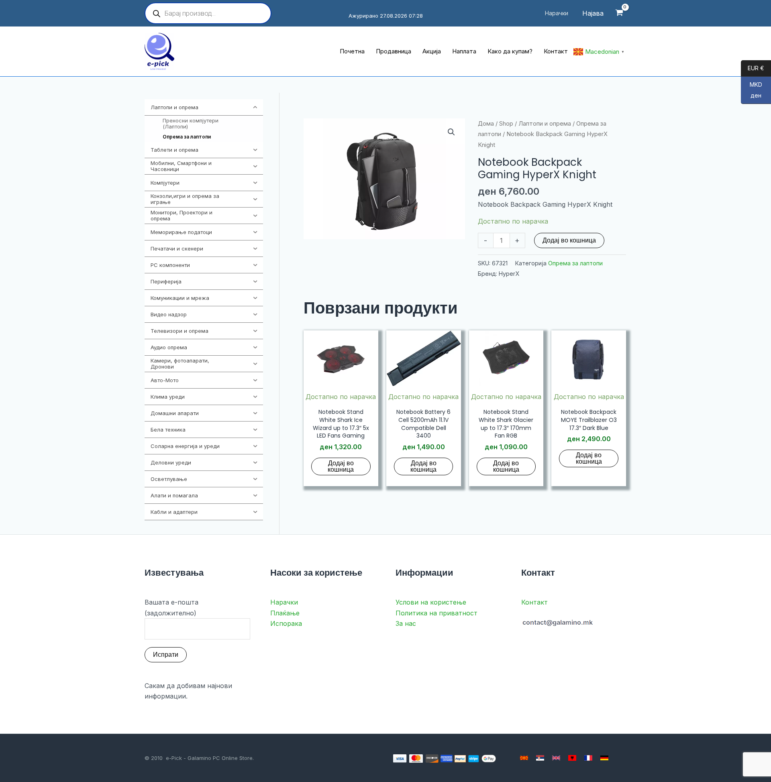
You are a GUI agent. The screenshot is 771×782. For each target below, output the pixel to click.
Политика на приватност (436, 613)
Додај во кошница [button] (341, 466)
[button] (451, 132)
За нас (406, 623)
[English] (556, 758)
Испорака (286, 623)
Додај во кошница (569, 240)
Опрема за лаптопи (575, 263)
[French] (588, 758)
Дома (486, 123)
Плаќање (285, 613)
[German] (604, 758)
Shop (506, 123)
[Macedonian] (524, 758)
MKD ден (751, 90)
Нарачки (284, 602)
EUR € (752, 68)
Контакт (534, 602)
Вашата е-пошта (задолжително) (171, 607)
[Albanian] (572, 758)
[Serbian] (540, 758)
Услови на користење (431, 602)
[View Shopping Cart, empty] (619, 13)
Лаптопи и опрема (544, 123)
